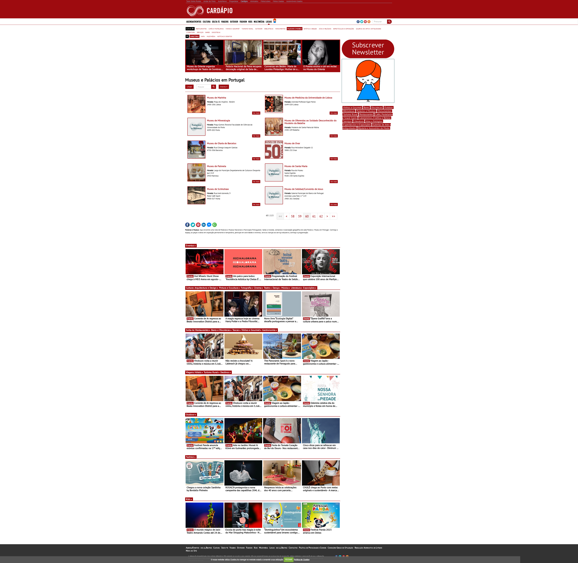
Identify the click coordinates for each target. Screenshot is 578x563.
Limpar (189, 87)
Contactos (293, 547)
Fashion (243, 21)
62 (321, 216)
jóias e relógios (325, 28)
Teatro (267, 287)
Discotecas (376, 107)
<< (280, 216)
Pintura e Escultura (228, 287)
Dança (276, 287)
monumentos (280, 28)
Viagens (233, 547)
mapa (203, 36)
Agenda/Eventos (193, 21)
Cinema (257, 287)
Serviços (347, 121)
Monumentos (384, 110)
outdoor (258, 28)
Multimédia (263, 547)
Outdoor (234, 21)
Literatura (296, 287)
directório (194, 36)
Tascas (235, 329)
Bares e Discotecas (220, 329)
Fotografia (246, 287)
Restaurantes (202, 329)
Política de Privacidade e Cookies (312, 547)
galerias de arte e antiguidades (368, 28)
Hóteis (198, 372)
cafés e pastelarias (216, 28)
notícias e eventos (224, 36)
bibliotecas (268, 28)
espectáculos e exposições (343, 28)
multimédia (211, 36)
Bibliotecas (348, 110)
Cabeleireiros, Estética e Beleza (374, 117)
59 (299, 216)
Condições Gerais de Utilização (340, 547)
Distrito (223, 87)
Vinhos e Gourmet (250, 329)
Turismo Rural (211, 372)
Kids (250, 21)
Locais (272, 547)
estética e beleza (310, 28)
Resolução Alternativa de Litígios (368, 547)
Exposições (309, 287)
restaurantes (201, 28)
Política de (301, 559)
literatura (190, 32)
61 (314, 216)
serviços (200, 32)
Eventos (190, 245)
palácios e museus (294, 28)
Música (285, 287)
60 (307, 216)
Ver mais (256, 113)
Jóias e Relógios (374, 121)
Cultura (216, 547)
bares (207, 32)
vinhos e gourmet (233, 28)
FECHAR (288, 559)
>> (333, 216)
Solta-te (224, 547)
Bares (366, 107)
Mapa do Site (191, 550)
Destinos (224, 372)
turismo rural (247, 28)
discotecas (216, 32)
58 (292, 216)
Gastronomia (268, 329)
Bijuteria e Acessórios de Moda (373, 128)
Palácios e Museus (366, 110)
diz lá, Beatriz (206, 547)
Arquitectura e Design (206, 287)
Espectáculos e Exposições (357, 124)
